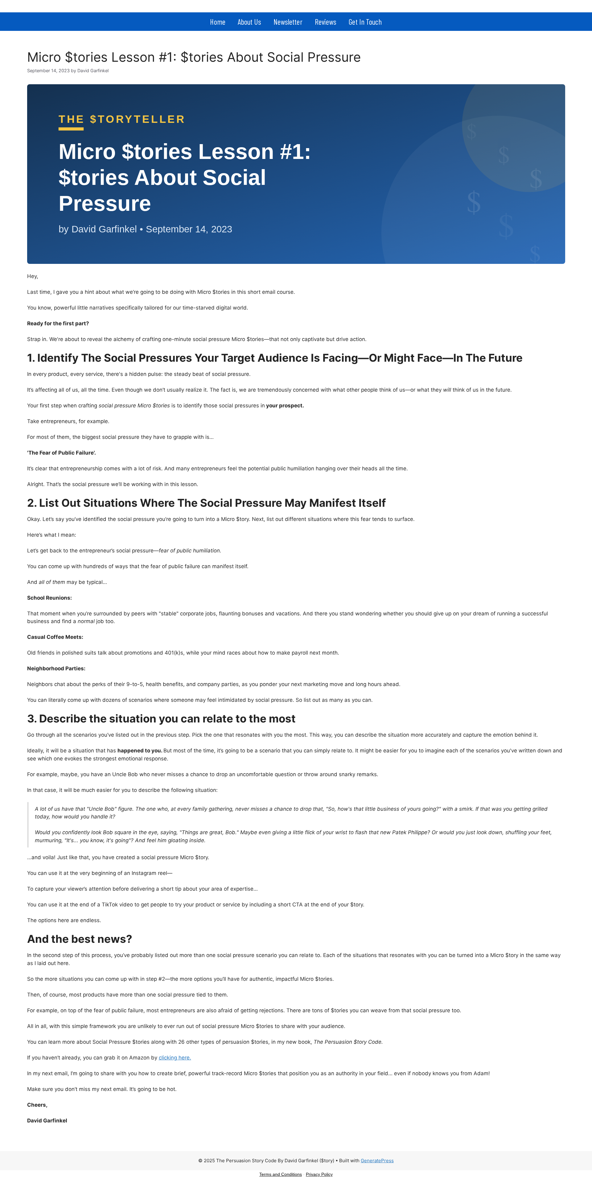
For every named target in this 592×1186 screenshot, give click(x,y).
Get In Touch (365, 21)
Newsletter (287, 21)
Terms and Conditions (280, 1174)
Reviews (326, 21)
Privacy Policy (319, 1174)
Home (217, 21)
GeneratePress (377, 1160)
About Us (249, 21)
